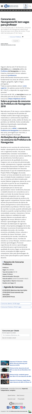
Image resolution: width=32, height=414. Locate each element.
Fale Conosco (20, 395)
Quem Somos (11, 395)
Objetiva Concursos (17, 281)
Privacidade (21, 399)
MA (30, 10)
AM (13, 10)
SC (15, 283)
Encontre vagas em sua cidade (9, 332)
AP (10, 10)
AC (5, 10)
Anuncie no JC (11, 399)
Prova (9, 297)
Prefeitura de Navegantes (10, 130)
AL (7, 10)
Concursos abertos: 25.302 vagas (10, 303)
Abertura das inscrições (15, 290)
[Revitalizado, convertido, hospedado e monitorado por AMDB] (29, 411)
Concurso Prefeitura (15, 37)
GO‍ (27, 10)
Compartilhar (16, 40)
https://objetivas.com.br (16, 99)
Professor (10, 274)
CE (19, 10)
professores (12, 75)
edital (14, 128)
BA (16, 10)
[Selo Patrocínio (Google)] (25, 6)
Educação (16, 276)
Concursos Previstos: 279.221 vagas (11, 307)
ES (24, 10)
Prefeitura (4, 71)
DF (21, 10)
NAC (2, 10)
